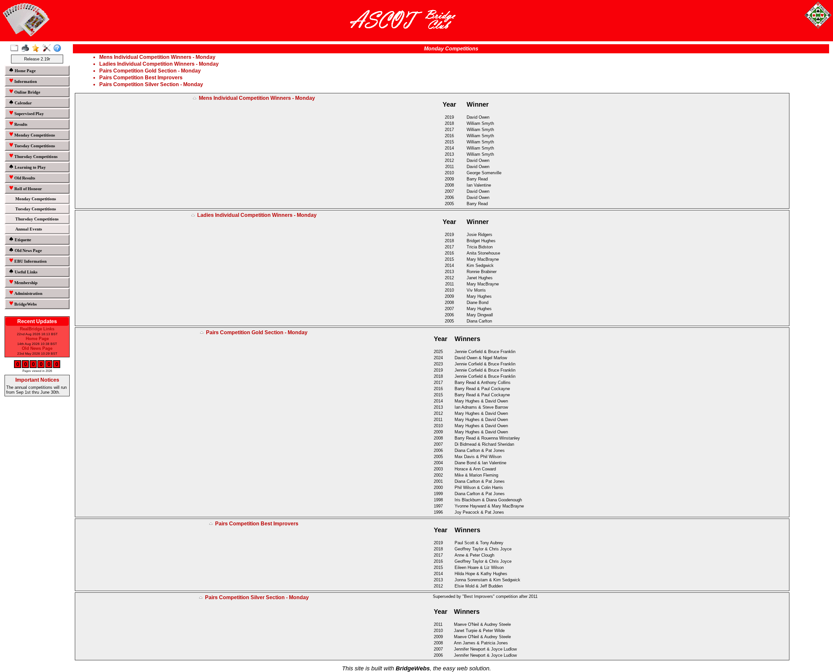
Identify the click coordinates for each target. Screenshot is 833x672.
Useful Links (25, 272)
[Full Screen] (15, 48)
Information (25, 81)
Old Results (24, 178)
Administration (27, 293)
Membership (25, 282)
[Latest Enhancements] (37, 48)
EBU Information (30, 261)
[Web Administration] (48, 48)
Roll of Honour (27, 188)
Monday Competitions (34, 135)
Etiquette (22, 239)
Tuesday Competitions (34, 145)
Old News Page (28, 250)
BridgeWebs (25, 304)
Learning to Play (30, 167)
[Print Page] (26, 48)
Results (20, 124)
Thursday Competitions (35, 156)
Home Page (25, 70)
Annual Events (28, 229)
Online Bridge (26, 92)
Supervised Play (28, 113)
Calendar (23, 102)
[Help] (58, 48)
